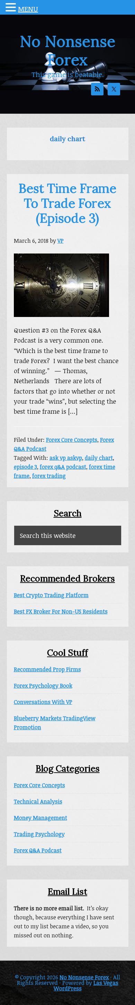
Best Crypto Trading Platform (51, 595)
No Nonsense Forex (67, 50)
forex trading (49, 476)
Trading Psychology (39, 834)
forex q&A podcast (63, 467)
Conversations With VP (43, 702)
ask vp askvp (66, 458)
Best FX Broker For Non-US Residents (61, 611)
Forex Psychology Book (43, 685)
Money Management (40, 818)
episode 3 (25, 467)
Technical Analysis (38, 801)
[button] (12, 8)
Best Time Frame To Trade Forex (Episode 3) (67, 203)
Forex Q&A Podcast (38, 850)
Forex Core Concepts (71, 440)
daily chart (99, 458)
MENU (28, 9)
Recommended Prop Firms (47, 669)
